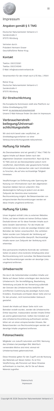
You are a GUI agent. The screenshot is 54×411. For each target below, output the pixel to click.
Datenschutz (27, 380)
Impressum (27, 383)
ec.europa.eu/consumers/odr (22, 110)
